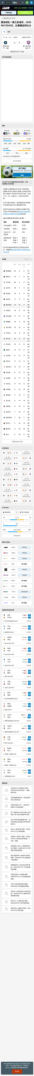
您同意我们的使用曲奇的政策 (19, 1067)
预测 (9, 32)
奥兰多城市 (27, 46)
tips (16, 2)
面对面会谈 (17, 535)
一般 (4, 32)
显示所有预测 (17, 161)
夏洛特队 (6, 46)
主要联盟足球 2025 (17, 441)
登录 (22, 3)
